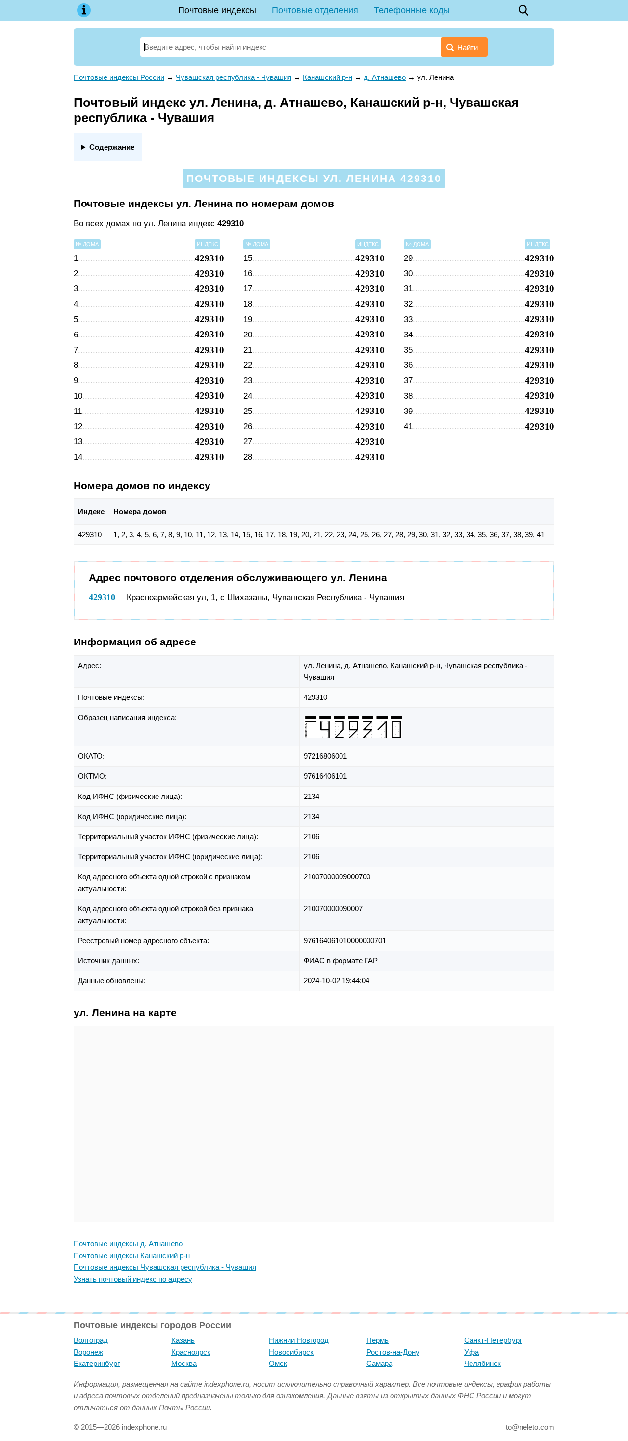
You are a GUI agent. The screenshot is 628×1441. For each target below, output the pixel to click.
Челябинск (482, 1363)
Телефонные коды (412, 10)
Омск (278, 1363)
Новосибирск (291, 1352)
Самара (379, 1363)
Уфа (471, 1352)
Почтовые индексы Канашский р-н (132, 1255)
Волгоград (91, 1340)
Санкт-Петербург (493, 1340)
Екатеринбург (97, 1363)
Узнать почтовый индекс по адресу (133, 1279)
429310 (102, 597)
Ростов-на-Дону (392, 1352)
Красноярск (190, 1352)
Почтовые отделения (315, 10)
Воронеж (88, 1352)
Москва (184, 1363)
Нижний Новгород (299, 1340)
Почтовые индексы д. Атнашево (128, 1243)
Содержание (111, 147)
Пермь (377, 1340)
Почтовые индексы (217, 10)
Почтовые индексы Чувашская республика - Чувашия (165, 1267)
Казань (183, 1340)
